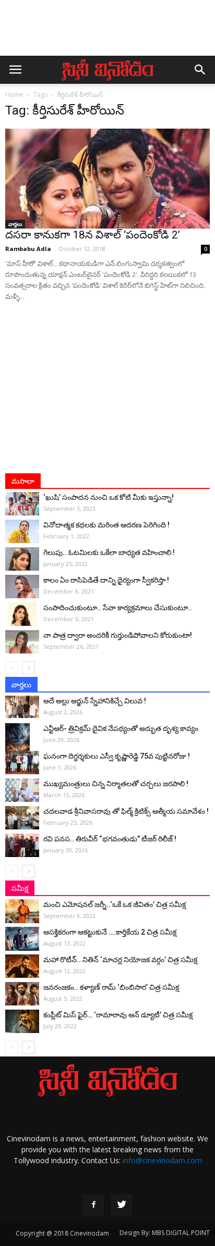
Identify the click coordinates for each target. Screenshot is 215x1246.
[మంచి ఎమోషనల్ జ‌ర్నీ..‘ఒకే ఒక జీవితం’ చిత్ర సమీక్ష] (22, 911)
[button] (200, 70)
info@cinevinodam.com (162, 1160)
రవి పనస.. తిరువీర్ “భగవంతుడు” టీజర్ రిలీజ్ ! (109, 839)
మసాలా (22, 481)
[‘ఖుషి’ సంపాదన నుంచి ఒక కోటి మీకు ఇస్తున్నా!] (22, 503)
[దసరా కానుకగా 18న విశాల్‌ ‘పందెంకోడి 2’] (107, 179)
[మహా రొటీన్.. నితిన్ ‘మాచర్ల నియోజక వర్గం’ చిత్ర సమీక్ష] (22, 966)
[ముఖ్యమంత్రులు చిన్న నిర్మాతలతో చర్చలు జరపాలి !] (22, 790)
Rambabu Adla (28, 249)
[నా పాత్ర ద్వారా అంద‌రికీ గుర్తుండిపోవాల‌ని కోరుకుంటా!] (22, 641)
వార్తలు (15, 224)
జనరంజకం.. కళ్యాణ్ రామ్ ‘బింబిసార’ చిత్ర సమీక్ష (111, 987)
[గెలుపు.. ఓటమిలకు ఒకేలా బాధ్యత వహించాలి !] (22, 559)
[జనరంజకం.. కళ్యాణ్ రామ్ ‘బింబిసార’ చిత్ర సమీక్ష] (22, 993)
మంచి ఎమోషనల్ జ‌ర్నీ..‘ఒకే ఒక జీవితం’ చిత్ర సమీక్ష (114, 904)
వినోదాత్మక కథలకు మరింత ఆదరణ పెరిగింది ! (106, 525)
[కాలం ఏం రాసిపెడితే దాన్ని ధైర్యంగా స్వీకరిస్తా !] (22, 586)
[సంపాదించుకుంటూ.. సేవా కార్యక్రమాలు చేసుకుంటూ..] (22, 614)
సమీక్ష (19, 888)
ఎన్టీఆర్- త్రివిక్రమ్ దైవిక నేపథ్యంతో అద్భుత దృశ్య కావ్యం (120, 728)
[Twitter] (121, 1204)
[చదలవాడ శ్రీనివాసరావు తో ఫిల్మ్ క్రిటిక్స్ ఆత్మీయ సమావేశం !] (22, 817)
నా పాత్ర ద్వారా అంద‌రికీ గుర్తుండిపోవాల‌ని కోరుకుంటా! (117, 635)
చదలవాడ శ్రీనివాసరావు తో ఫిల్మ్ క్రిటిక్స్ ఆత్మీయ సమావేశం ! (126, 811)
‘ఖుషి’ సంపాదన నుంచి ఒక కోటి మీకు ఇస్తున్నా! (108, 497)
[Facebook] (93, 1204)
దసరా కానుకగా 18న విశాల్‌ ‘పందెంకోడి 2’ (92, 235)
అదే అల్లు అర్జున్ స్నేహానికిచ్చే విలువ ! (94, 701)
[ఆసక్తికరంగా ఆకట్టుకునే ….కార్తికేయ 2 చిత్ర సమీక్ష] (22, 939)
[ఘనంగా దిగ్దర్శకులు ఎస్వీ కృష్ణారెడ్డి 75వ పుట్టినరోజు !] (22, 762)
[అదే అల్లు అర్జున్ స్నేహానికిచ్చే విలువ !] (22, 707)
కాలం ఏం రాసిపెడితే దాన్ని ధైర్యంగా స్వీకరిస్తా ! (106, 580)
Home (14, 94)
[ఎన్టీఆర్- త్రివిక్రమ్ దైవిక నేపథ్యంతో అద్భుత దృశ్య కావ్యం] (22, 741)
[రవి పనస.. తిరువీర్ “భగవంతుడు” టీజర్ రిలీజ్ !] (22, 845)
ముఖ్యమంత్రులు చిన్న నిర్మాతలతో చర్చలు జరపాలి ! (115, 783)
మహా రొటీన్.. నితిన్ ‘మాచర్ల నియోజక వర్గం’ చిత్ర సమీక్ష (120, 959)
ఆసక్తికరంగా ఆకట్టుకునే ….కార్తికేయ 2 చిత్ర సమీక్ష (109, 932)
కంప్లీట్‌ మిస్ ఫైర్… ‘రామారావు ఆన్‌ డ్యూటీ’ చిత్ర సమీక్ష (118, 1015)
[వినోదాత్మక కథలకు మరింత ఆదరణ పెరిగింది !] (22, 531)
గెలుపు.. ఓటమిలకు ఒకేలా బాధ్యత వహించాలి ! (109, 552)
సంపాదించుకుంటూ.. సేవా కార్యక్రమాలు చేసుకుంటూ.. (117, 607)
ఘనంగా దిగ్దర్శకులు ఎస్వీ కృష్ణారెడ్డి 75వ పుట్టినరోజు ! (116, 756)
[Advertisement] (107, 33)
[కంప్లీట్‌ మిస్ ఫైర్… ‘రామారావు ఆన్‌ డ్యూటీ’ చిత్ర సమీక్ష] (22, 1021)
